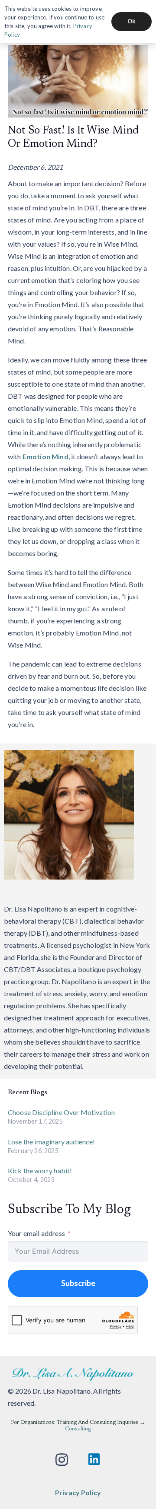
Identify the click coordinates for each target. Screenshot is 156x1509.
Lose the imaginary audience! (51, 1141)
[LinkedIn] (94, 1459)
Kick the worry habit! (40, 1170)
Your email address (36, 1233)
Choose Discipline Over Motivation (61, 1112)
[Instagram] (62, 1459)
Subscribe (78, 1283)
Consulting (78, 1429)
